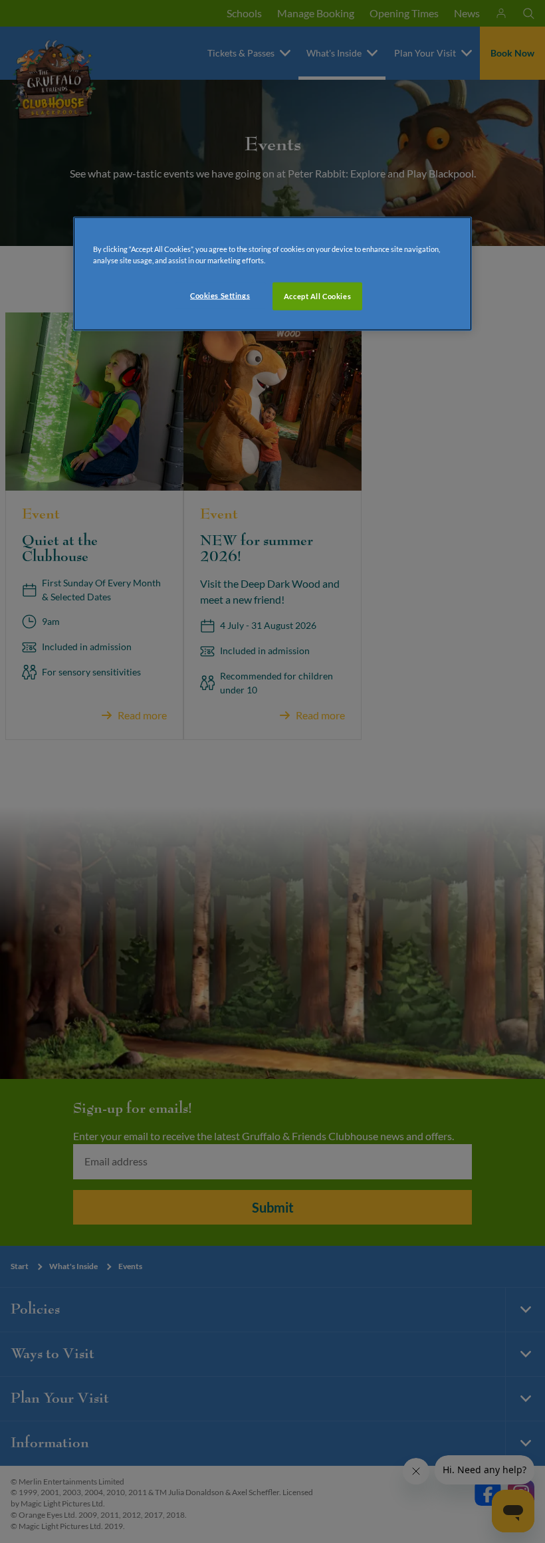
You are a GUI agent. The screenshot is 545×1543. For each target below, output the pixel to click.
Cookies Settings (220, 295)
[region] (272, 274)
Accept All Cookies (317, 296)
